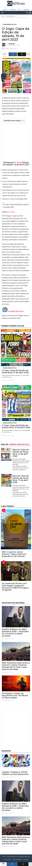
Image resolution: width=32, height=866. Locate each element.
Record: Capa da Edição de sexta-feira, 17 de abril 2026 (21, 479)
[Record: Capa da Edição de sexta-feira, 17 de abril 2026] (6, 480)
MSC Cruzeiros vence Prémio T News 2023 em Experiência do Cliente (14, 554)
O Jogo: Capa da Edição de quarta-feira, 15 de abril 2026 (16, 426)
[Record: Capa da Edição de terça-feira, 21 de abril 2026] (6, 454)
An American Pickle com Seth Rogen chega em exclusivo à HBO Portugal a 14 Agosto (15, 586)
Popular (12, 9)
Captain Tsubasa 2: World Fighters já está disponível (15, 773)
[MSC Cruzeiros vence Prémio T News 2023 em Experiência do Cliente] (16, 529)
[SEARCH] (27, 12)
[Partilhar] (12, 864)
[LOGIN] (30, 12)
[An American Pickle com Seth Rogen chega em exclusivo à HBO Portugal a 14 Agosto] (16, 571)
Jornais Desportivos (10, 368)
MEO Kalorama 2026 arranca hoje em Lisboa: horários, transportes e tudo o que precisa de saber (16, 666)
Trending (26, 9)
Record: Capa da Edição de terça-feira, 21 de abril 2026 (21, 452)
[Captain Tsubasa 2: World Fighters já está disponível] (16, 762)
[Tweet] (23, 864)
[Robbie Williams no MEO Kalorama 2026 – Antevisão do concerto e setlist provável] (16, 616)
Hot (19, 9)
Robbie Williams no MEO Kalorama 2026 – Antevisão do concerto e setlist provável (15, 632)
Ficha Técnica (7, 859)
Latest (5, 9)
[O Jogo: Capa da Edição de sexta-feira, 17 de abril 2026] (16, 347)
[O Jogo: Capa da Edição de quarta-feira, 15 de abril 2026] (16, 403)
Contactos (25, 859)
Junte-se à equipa (16, 859)
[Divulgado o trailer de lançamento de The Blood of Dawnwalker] (16, 683)
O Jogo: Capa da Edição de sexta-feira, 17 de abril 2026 (15, 371)
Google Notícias (15, 311)
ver (23, 120)
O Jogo (18, 162)
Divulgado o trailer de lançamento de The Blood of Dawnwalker (15, 695)
